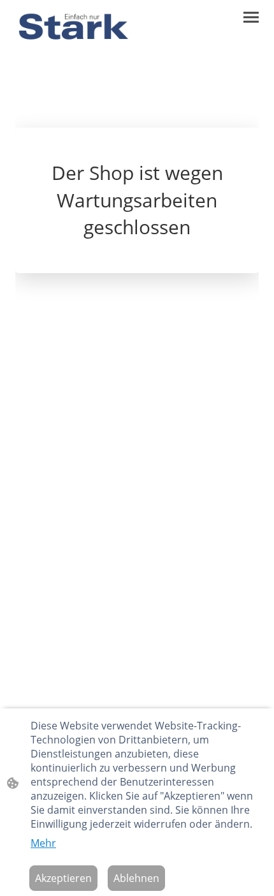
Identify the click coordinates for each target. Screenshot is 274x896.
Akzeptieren (63, 878)
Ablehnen (136, 878)
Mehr (43, 843)
